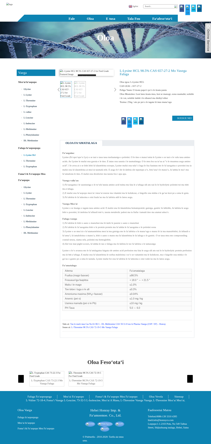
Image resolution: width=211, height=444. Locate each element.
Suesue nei (184, 118)
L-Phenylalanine (31, 135)
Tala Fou (133, 19)
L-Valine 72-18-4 (35, 400)
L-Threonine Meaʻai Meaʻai (168, 400)
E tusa (110, 19)
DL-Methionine (31, 140)
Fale (72, 19)
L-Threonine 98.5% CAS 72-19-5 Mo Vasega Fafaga (94, 327)
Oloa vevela (156, 396)
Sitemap (179, 396)
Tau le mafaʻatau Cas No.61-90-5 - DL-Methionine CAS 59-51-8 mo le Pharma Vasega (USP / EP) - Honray (118, 324)
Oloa (90, 19)
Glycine (27, 89)
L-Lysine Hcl (30, 155)
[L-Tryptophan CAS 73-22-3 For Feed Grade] (47, 374)
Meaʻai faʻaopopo (73, 396)
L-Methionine (30, 129)
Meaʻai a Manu (110, 400)
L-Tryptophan (30, 106)
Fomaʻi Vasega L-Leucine (61, 400)
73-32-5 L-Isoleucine (88, 400)
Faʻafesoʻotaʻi (162, 19)
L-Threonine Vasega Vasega (136, 400)
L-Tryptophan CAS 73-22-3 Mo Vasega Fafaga (47, 382)
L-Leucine (28, 118)
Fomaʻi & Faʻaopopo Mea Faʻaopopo (116, 396)
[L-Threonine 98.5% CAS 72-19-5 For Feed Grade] (86, 374)
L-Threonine (29, 100)
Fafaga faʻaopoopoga (39, 396)
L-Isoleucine (29, 123)
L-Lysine (28, 95)
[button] (36, 250)
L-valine (27, 112)
